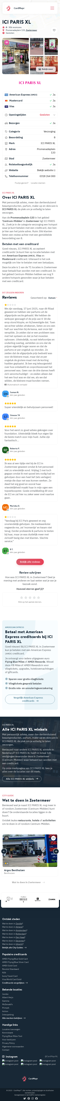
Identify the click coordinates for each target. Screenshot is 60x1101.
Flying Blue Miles (14, 661)
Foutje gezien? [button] (21, 183)
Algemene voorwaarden (13, 1046)
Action (5, 1011)
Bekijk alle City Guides (12, 947)
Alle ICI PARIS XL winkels (20, 778)
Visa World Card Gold (11, 979)
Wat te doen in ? (12, 923)
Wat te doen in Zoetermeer (26, 882)
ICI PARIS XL (48, 143)
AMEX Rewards (36, 661)
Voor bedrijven (9, 1039)
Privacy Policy (8, 1043)
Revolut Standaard (10, 969)
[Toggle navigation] (52, 8)
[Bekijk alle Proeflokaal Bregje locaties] (17, 899)
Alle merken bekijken (12, 1018)
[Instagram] (32, 1098)
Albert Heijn (7, 997)
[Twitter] (24, 1098)
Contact (5, 1050)
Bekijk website (45, 170)
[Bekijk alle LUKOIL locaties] (46, 899)
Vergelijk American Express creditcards (28, 699)
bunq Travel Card (9, 976)
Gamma (5, 1001)
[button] (6, 42)
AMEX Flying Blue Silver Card (15, 962)
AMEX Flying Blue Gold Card (15, 959)
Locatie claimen (38, 183)
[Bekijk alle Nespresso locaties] (32, 899)
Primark (5, 1008)
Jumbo (5, 994)
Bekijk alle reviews (30, 561)
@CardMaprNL (51, 1056)
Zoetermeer (31, 30)
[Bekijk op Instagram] (11, 1064)
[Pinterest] (29, 1098)
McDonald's (7, 1004)
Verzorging (49, 131)
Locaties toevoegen (11, 1029)
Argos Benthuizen (14, 870)
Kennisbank (7, 1032)
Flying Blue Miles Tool (12, 1036)
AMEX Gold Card (9, 965)
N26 (4, 972)
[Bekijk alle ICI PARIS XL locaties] (30, 83)
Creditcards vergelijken (13, 983)
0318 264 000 (47, 176)
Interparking (8, 1014)
